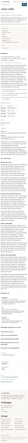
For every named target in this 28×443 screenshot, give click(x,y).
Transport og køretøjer (20, 429)
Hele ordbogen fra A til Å (7, 405)
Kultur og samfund (6, 419)
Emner (18, 1)
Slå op (24, 4)
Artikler (22, 1)
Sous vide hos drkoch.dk (8, 354)
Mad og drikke (6, 48)
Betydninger (4, 30)
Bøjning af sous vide (6, 32)
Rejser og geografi (20, 425)
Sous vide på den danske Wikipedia (10, 377)
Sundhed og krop (6, 421)
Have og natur (19, 419)
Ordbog (15, 1)
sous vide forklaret (6, 38)
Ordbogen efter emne (6, 407)
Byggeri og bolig (5, 423)
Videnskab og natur (20, 427)
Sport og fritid (5, 427)
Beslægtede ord (5, 40)
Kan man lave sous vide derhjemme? (10, 348)
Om (26, 1)
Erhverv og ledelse (6, 425)
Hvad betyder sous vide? (7, 331)
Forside (2, 12)
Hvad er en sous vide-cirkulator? (9, 335)
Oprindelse (4, 36)
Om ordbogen (4, 411)
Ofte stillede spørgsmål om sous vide (10, 42)
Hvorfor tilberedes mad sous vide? (10, 339)
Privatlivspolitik (4, 440)
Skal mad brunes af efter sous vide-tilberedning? (10, 343)
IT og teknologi (19, 421)
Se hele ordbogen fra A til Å (7, 381)
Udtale (3, 34)
